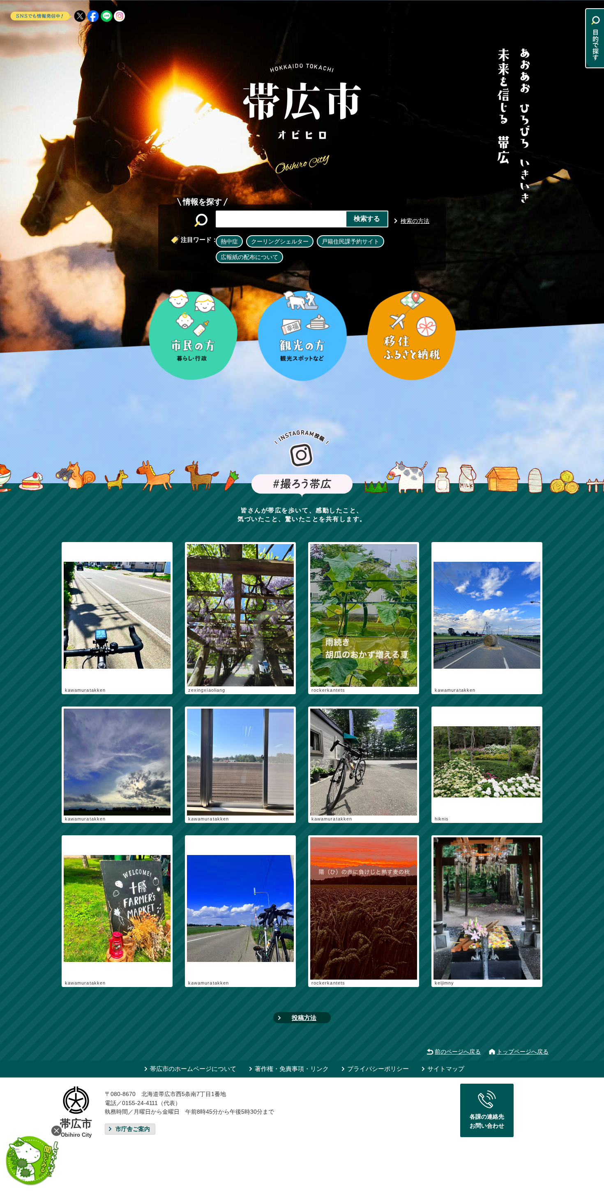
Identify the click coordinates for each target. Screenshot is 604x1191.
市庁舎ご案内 (132, 1129)
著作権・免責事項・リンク (292, 1068)
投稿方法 (304, 1017)
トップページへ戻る (523, 1051)
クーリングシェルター (280, 241)
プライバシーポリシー (378, 1068)
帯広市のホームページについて (193, 1068)
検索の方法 (415, 221)
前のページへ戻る (458, 1051)
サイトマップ (445, 1068)
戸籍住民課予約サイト (350, 241)
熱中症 (229, 241)
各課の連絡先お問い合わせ (487, 1121)
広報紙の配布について (249, 257)
